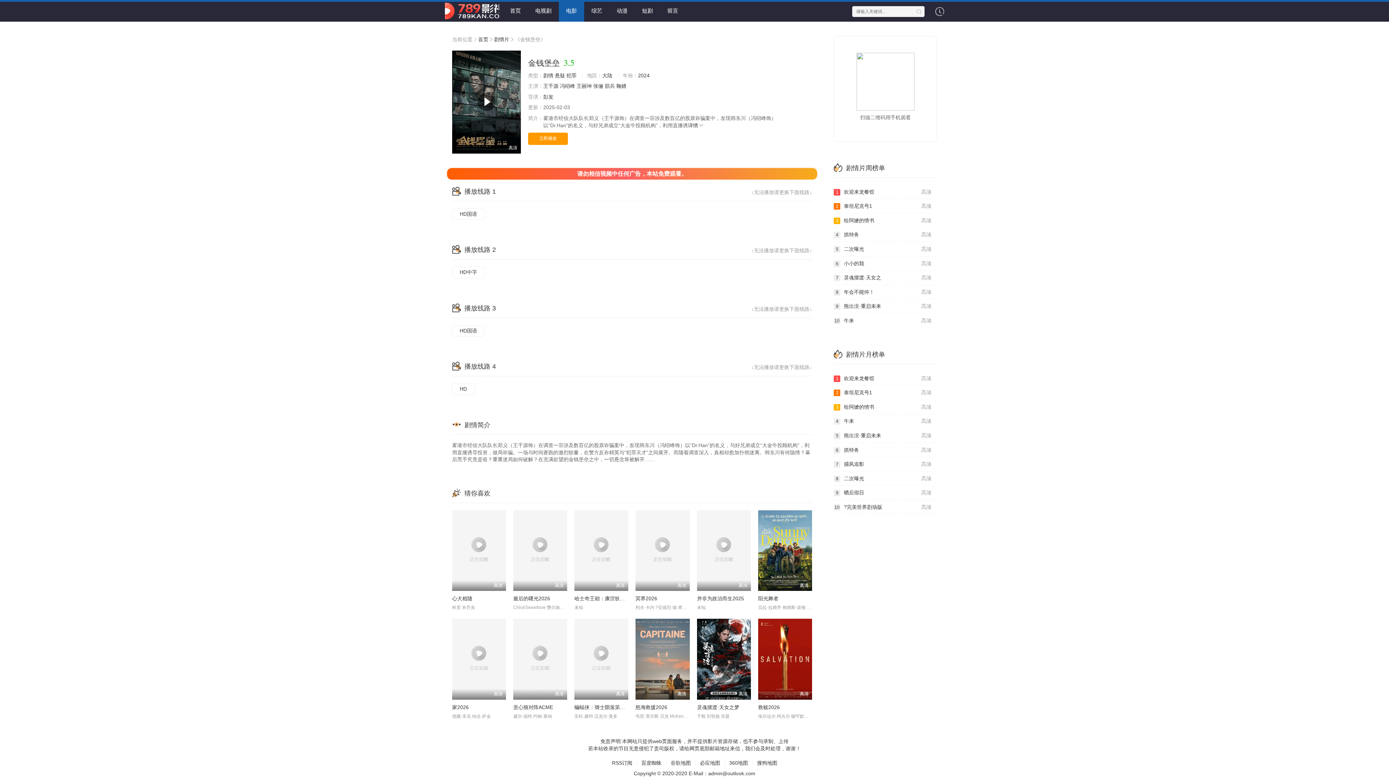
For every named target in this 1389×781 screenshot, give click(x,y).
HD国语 (468, 214)
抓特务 (884, 234)
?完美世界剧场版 (882, 507)
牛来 (882, 320)
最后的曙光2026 (531, 598)
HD (463, 389)
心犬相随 (462, 598)
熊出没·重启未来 (884, 306)
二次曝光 (884, 249)
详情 (693, 125)
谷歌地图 (681, 763)
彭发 (548, 97)
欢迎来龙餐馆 (884, 192)
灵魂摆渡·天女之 (884, 277)
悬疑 (560, 75)
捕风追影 (884, 464)
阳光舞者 (768, 598)
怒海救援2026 (651, 707)
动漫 (622, 11)
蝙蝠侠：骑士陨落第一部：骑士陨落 (614, 707)
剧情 (548, 75)
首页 (515, 11)
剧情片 (501, 39)
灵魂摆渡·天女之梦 (718, 707)
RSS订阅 (622, 763)
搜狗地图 (767, 763)
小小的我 (884, 263)
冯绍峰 (567, 86)
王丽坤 (584, 86)
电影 (571, 11)
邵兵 (610, 86)
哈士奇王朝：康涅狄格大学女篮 (609, 598)
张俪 (598, 86)
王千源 (550, 86)
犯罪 (571, 75)
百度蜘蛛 (651, 763)
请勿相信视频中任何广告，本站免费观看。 (632, 174)
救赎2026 (769, 707)
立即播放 (548, 138)
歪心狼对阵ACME (533, 707)
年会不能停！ (884, 292)
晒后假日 (884, 492)
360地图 (738, 763)
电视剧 (543, 11)
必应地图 (710, 763)
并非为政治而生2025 (720, 598)
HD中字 (468, 272)
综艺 (596, 11)
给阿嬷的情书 (884, 220)
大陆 (607, 75)
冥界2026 (646, 598)
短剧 (647, 11)
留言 (672, 11)
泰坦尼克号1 (884, 206)
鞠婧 (621, 86)
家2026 (460, 707)
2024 (644, 75)
